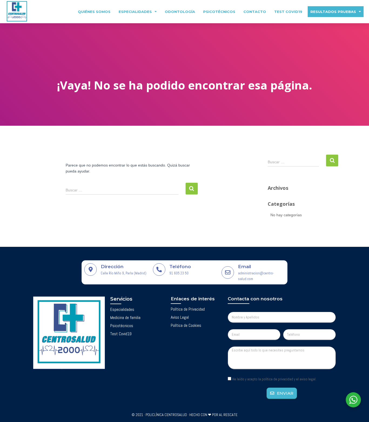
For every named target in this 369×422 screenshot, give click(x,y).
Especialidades (135, 11)
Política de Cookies (186, 325)
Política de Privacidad (188, 309)
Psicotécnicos (219, 11)
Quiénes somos (94, 11)
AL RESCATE (228, 414)
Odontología (180, 11)
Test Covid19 (288, 11)
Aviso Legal (180, 317)
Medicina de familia (125, 317)
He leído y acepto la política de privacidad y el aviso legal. (274, 379)
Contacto (254, 11)
